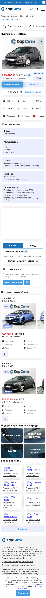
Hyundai (24, 16)
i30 (31, 16)
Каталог (14, 16)
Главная (5, 16)
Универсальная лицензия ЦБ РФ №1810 (9, 505)
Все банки (23, 529)
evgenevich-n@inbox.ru (20, 558)
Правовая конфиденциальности (17, 561)
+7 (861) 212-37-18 (13, 92)
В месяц (13, 246)
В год (33, 246)
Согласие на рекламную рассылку (18, 565)
